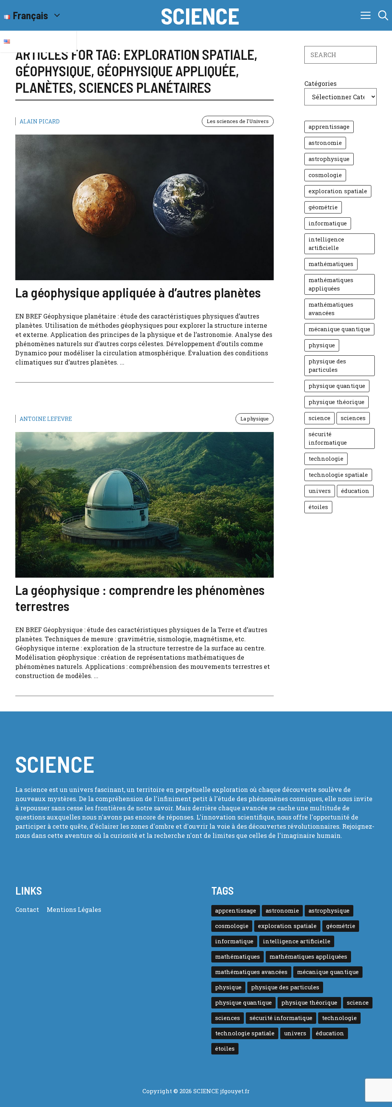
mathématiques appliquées (331, 284)
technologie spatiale (338, 474)
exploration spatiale (338, 191)
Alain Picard (40, 121)
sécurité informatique (328, 438)
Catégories (320, 83)
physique (322, 345)
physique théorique (336, 402)
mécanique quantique (339, 329)
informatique (328, 223)
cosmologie (325, 175)
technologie (326, 458)
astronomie (325, 142)
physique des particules (327, 365)
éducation (355, 490)
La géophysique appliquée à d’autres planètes (138, 292)
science (319, 418)
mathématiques (331, 264)
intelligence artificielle (326, 243)
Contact (27, 909)
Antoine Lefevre (46, 418)
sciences (353, 418)
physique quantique (337, 385)
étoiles (318, 507)
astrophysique (329, 159)
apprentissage (329, 126)
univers (320, 490)
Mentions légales (74, 909)
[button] (383, 15)
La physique (254, 418)
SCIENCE (200, 15)
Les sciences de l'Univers (238, 121)
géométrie (323, 207)
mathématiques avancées (331, 309)
